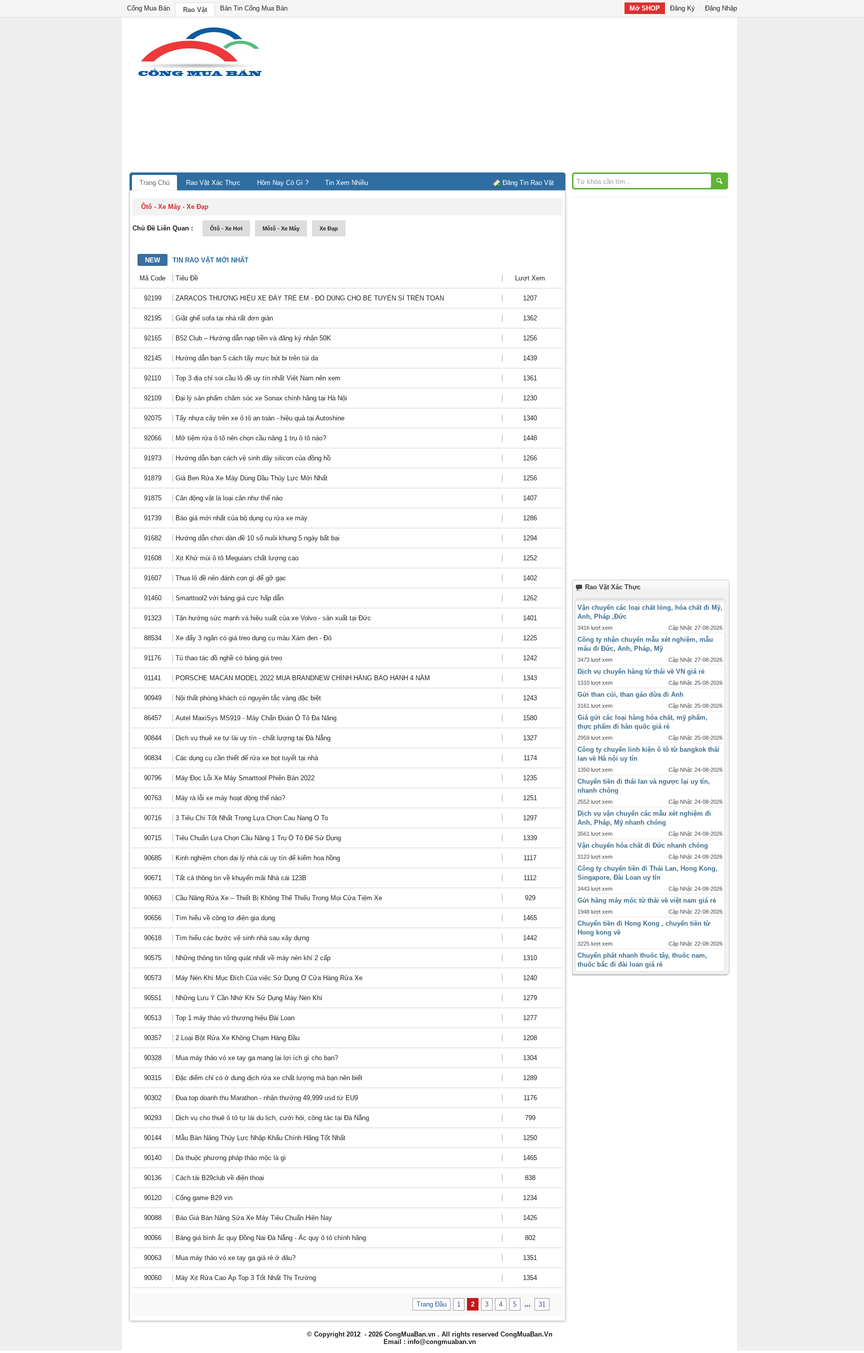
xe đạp (329, 228)
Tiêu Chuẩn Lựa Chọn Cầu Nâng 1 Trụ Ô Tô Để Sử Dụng (258, 838)
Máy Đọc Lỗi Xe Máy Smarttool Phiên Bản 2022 (245, 778)
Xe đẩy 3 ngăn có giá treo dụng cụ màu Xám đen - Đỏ (254, 638)
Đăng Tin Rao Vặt (528, 182)
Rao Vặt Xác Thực (213, 182)
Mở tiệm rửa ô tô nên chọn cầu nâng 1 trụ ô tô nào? (251, 438)
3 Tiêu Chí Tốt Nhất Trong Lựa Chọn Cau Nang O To (252, 818)
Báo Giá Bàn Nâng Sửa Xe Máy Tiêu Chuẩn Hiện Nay (254, 1218)
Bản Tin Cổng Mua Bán (254, 8)
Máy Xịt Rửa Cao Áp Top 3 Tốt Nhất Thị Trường (246, 1278)
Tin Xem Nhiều (346, 182)
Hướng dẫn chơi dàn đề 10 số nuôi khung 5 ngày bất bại (258, 538)
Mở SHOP (645, 8)
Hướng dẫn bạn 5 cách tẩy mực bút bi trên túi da (247, 358)
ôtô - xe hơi (226, 228)
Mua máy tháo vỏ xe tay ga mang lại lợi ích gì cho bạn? (257, 1058)
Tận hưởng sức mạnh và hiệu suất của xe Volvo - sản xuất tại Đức (273, 618)
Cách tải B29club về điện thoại (220, 1178)
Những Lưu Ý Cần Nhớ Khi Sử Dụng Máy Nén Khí (249, 998)
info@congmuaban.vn (442, 1342)
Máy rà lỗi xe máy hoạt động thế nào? (230, 798)
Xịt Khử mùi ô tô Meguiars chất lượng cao (237, 558)
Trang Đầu (431, 1304)
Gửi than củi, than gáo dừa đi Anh (631, 694)
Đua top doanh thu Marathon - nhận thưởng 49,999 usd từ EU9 (267, 1098)
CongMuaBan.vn (410, 1334)
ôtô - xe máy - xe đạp (174, 206)
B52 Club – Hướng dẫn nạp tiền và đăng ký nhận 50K (253, 338)
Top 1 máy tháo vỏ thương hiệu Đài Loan (235, 1018)
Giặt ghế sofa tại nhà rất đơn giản (224, 318)
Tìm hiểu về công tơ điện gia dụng (225, 918)
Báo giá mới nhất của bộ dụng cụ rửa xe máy (242, 518)
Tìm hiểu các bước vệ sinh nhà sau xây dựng (242, 938)
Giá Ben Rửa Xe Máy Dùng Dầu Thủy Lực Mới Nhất (252, 478)
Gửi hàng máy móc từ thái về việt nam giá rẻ (647, 900)
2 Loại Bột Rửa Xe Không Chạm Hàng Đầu (238, 1038)
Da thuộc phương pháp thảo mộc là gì (231, 1158)
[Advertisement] (517, 97)
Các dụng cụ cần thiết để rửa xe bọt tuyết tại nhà (247, 758)
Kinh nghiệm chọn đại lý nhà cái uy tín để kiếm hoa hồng (258, 858)
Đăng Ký (682, 8)
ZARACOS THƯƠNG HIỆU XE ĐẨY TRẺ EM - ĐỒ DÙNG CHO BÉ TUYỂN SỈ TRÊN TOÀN (310, 298)
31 (542, 1304)
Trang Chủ (155, 182)
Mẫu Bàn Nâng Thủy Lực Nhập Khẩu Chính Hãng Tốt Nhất (261, 1138)
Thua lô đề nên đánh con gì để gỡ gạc (231, 578)
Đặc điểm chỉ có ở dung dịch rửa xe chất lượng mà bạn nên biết (269, 1078)
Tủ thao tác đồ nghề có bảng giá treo (229, 658)
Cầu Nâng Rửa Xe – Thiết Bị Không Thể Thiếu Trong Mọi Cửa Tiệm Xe (279, 898)
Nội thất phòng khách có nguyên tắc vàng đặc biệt (248, 698)
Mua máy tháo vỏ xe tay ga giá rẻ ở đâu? (236, 1258)
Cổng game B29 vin (204, 1198)
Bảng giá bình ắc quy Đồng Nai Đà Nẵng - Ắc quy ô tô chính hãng (271, 1238)
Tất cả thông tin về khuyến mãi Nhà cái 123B (241, 878)
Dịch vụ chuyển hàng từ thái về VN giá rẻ (641, 671)
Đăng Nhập (721, 8)
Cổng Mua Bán (148, 8)
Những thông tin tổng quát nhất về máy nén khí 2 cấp (253, 958)
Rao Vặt (195, 9)
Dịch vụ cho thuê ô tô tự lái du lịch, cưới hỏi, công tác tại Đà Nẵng (272, 1118)
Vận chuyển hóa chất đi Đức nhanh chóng (643, 845)
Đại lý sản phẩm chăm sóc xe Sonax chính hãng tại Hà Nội (261, 398)
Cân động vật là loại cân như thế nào (229, 498)
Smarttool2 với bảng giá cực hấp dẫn (230, 598)
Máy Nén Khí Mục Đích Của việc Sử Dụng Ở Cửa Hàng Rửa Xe (269, 978)
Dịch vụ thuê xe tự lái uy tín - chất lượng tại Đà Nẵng (253, 738)
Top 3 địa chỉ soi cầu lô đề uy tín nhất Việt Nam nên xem (258, 378)
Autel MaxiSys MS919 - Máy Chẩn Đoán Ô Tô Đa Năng (256, 718)
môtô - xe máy (281, 228)
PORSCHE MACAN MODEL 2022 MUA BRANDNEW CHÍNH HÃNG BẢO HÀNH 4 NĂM (303, 678)
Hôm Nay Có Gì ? (282, 182)
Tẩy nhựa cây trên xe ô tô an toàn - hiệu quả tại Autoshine (260, 418)
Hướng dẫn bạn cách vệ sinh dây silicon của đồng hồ (253, 458)
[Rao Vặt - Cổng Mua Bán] (200, 76)
